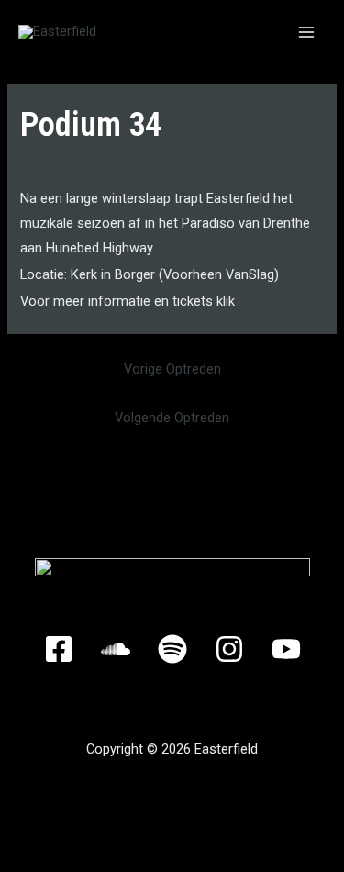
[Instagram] (229, 649)
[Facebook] (58, 649)
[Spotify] (172, 649)
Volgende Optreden (172, 417)
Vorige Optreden (172, 369)
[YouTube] (286, 649)
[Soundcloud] (115, 649)
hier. (250, 301)
